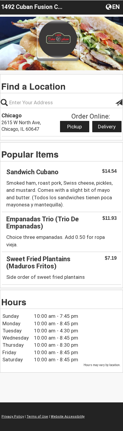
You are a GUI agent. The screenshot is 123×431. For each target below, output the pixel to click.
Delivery (107, 127)
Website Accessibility (67, 416)
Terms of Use (37, 416)
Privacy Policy (12, 416)
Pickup (74, 127)
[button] (113, 6)
